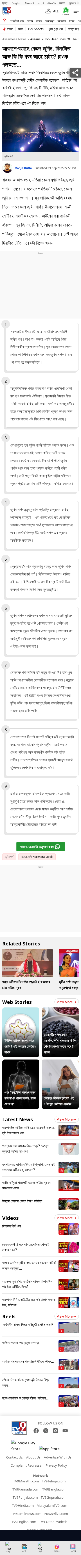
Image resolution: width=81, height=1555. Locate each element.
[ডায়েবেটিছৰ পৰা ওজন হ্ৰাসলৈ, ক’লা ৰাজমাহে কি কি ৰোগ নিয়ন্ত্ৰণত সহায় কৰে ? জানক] (60, 1010)
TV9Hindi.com (23, 1505)
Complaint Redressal (26, 1465)
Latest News (17, 1119)
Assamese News (14, 39)
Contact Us (14, 1457)
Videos (10, 1217)
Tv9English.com (24, 1521)
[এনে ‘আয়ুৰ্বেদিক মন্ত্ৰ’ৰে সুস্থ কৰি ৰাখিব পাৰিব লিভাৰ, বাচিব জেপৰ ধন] (20, 1062)
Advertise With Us (58, 1457)
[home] (4, 21)
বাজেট (10, 29)
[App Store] (52, 1450)
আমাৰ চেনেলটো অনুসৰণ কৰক (37, 846)
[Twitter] (45, 1430)
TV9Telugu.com (54, 1481)
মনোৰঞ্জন (49, 21)
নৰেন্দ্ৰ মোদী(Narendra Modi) (37, 857)
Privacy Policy (56, 1465)
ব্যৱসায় (62, 21)
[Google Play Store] (24, 1446)
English (16, 3)
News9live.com (56, 1513)
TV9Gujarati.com (54, 1497)
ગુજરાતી (74, 3)
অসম (30, 21)
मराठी (62, 3)
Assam (35, 39)
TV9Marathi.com (26, 1481)
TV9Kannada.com (25, 1489)
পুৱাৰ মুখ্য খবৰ (55, 29)
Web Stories (17, 1001)
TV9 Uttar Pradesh (53, 1521)
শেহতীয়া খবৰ (17, 21)
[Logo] (6, 11)
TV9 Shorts (36, 29)
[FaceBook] (36, 1430)
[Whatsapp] (64, 11)
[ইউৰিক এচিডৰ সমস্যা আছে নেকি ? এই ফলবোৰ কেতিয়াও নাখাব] (20, 1010)
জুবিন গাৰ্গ (9, 857)
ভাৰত (39, 21)
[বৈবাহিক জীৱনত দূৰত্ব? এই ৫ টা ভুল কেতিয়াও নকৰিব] (60, 1062)
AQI (56, 11)
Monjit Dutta (23, 168)
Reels (9, 1316)
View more (65, 1002)
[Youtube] (65, 1430)
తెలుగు (51, 3)
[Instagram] (55, 1430)
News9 (29, 3)
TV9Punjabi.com (25, 1497)
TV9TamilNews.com (26, 1513)
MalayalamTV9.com (52, 1505)
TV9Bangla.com (54, 1489)
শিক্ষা (71, 21)
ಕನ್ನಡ (41, 3)
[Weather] (49, 11)
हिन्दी (5, 3)
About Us (33, 1457)
